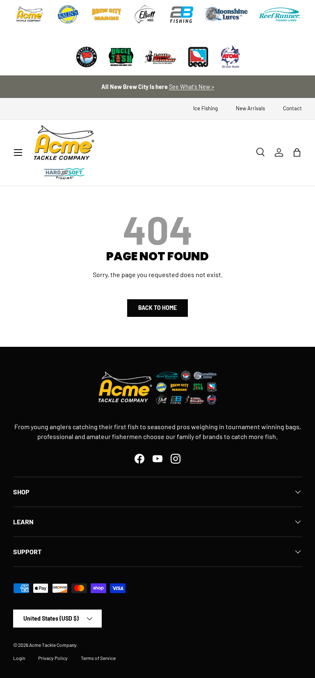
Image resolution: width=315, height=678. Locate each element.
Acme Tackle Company (52, 645)
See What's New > (191, 86)
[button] (297, 152)
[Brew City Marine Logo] (106, 14)
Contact (292, 108)
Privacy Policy (53, 658)
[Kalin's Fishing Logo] (68, 14)
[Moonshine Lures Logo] (226, 14)
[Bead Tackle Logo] (198, 57)
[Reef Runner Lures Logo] (279, 14)
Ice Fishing (205, 108)
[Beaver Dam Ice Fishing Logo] (86, 57)
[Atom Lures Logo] (230, 57)
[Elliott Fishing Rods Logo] (145, 14)
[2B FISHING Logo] (181, 14)
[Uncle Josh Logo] (121, 57)
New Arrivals (250, 108)
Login (19, 658)
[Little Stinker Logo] (159, 57)
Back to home (157, 307)
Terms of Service (98, 658)
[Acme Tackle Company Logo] (29, 14)
